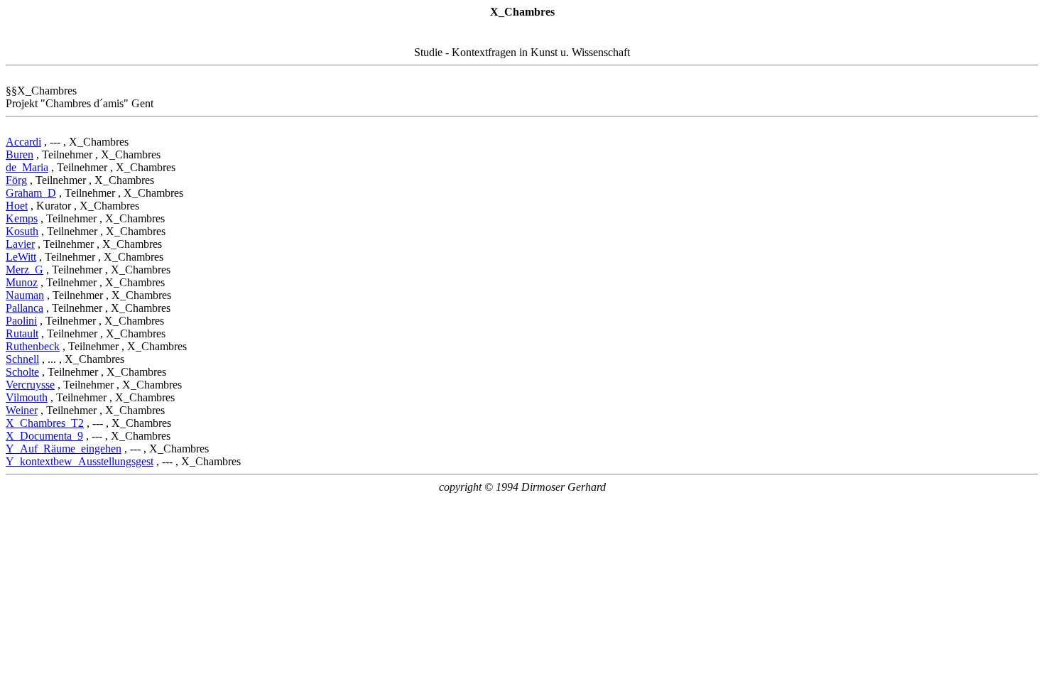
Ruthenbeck (33, 346)
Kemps (22, 218)
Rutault (22, 333)
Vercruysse (30, 385)
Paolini (21, 321)
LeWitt (21, 257)
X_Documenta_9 (44, 436)
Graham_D (31, 193)
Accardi (23, 142)
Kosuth (22, 231)
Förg (16, 180)
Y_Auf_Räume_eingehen (63, 448)
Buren (19, 154)
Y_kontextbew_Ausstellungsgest (79, 461)
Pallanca (24, 308)
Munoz (22, 282)
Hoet (17, 206)
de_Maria (27, 167)
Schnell (22, 359)
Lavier (20, 244)
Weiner (22, 410)
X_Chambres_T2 (45, 423)
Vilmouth (27, 397)
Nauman (25, 295)
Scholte (22, 372)
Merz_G (24, 270)
